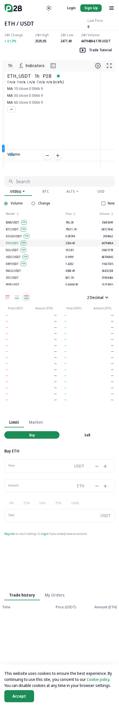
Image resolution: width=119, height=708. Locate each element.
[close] (107, 297)
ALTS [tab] (70, 191)
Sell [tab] (87, 435)
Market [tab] (36, 422)
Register (9, 534)
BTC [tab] (45, 191)
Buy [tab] (32, 435)
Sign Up (91, 7)
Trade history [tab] (22, 595)
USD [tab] (100, 191)
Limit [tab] (14, 422)
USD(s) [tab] (15, 191)
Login (71, 7)
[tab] (54, 595)
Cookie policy (98, 679)
